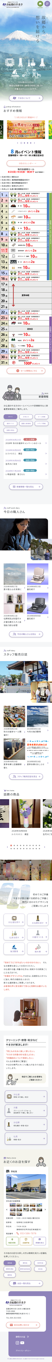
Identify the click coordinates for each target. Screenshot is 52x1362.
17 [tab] (30, 848)
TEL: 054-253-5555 (13, 1318)
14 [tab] (20, 848)
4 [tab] (31, 143)
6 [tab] (27, 845)
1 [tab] (21, 143)
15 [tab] (24, 848)
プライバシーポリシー (23, 1350)
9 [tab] (36, 845)
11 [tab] (11, 848)
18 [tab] (33, 848)
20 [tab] (39, 848)
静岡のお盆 (20, 1336)
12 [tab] (14, 848)
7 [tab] (30, 845)
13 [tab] (17, 848)
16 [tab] (27, 848)
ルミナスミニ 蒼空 (13, 453)
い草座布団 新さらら (15, 474)
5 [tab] (24, 845)
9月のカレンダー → (26, 163)
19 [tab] (36, 848)
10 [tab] (39, 845)
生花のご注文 (11, 463)
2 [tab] (24, 143)
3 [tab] (27, 143)
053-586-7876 (28, 1233)
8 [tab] (33, 845)
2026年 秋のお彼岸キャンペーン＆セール (23, 443)
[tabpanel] (26, 127)
